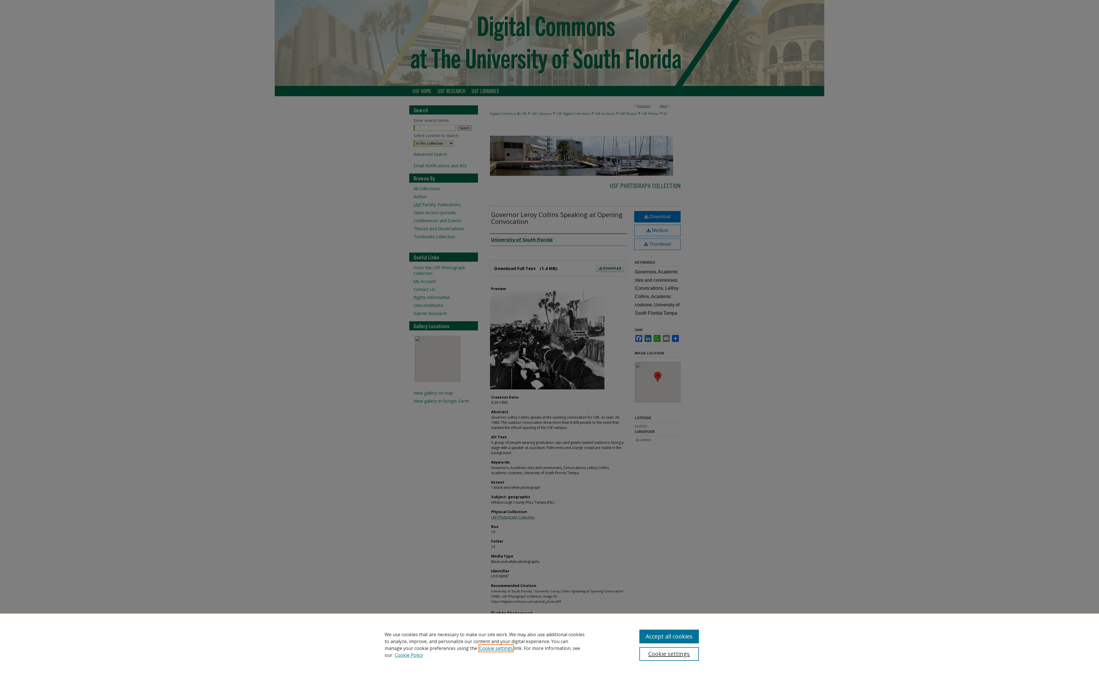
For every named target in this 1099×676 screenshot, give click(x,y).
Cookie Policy (409, 655)
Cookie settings (496, 648)
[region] (549, 644)
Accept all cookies (669, 636)
